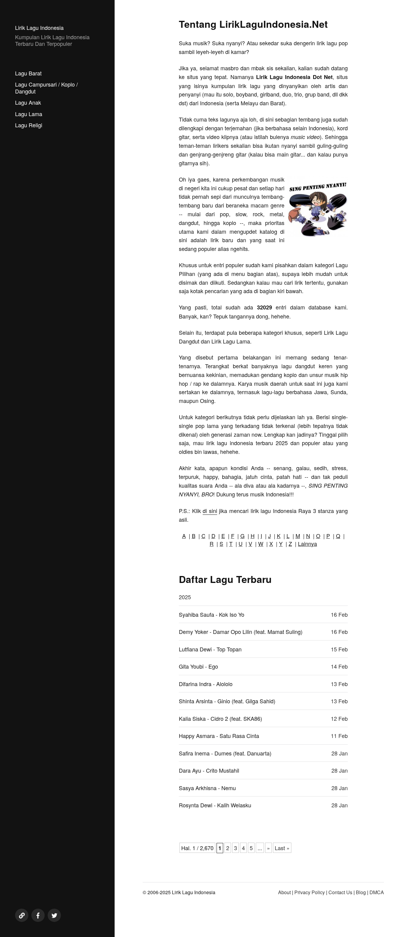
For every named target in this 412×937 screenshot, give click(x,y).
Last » (282, 848)
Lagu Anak (28, 102)
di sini (210, 510)
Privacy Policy (309, 892)
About (284, 892)
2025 (185, 597)
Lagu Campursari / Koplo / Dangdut (46, 87)
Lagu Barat (28, 73)
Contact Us (340, 892)
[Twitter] (54, 915)
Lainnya (307, 543)
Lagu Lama (28, 114)
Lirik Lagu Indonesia (39, 27)
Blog (361, 892)
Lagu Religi (28, 125)
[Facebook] (38, 915)
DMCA (376, 892)
